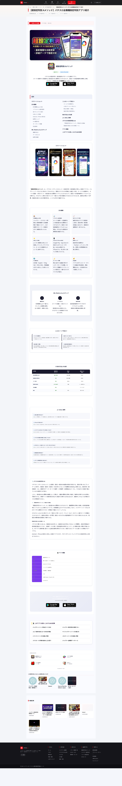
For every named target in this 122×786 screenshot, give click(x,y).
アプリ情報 (65, 129)
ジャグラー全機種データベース (70, 640)
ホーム (29, 7)
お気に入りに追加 (35, 23)
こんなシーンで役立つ (68, 101)
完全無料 (35, 126)
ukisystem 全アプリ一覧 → (61, 668)
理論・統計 (61, 759)
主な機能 (34, 104)
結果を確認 (36, 137)
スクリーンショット (37, 101)
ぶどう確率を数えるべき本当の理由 (42, 631)
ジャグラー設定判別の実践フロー (70, 627)
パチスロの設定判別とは (69, 120)
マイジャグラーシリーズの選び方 (70, 631)
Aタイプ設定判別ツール (53, 13)
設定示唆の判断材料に (69, 111)
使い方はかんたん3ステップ (39, 130)
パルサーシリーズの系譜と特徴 (70, 636)
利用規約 (94, 756)
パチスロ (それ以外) (63, 752)
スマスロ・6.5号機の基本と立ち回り (42, 640)
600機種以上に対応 (38, 107)
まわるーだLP (73, 752)
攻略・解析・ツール (37, 7)
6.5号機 (60, 756)
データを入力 (36, 135)
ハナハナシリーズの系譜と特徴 (41, 636)
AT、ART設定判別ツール (48, 7)
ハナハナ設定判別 (85, 754)
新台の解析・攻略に (69, 109)
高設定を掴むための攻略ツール (71, 125)
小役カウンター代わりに (70, 106)
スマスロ (61, 754)
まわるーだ (83, 756)
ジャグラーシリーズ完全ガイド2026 (42, 627)
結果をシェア (36, 119)
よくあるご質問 (66, 118)
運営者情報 (95, 750)
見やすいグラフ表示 (38, 112)
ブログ (49, 752)
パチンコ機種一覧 (74, 750)
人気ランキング (51, 759)
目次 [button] (32, 97)
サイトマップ (95, 760)
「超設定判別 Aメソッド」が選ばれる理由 (74, 123)
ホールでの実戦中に (69, 104)
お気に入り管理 (37, 114)
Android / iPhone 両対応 (39, 116)
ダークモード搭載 (37, 124)
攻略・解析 (50, 756)
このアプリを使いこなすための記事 (72, 132)
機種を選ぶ (36, 132)
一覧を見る (49, 23)
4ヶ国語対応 (36, 121)
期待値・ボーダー (74, 754)
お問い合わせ (95, 758)
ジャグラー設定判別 (85, 752)
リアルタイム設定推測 (38, 109)
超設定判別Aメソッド (85, 750)
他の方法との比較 (67, 114)
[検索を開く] (91, 2)
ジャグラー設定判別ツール (65, 13)
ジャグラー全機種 (62, 750)
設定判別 (50, 754)
